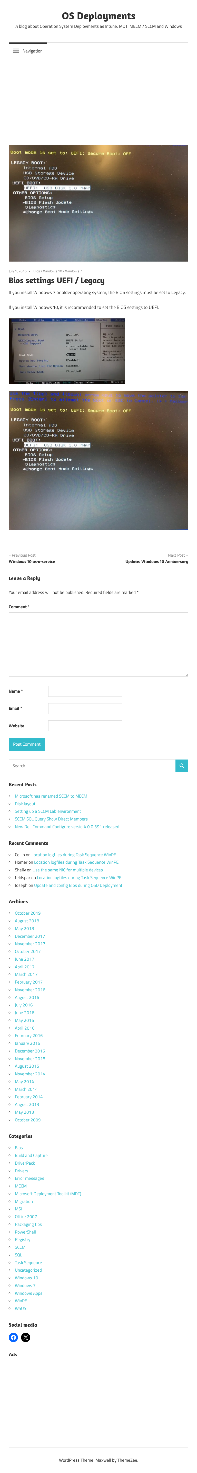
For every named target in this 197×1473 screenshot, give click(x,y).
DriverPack (25, 1163)
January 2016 (27, 1043)
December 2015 (30, 1051)
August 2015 (27, 1066)
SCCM (20, 1247)
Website (16, 725)
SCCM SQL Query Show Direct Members (51, 819)
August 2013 (27, 1104)
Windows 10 (52, 271)
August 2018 (27, 920)
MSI (18, 1209)
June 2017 (24, 959)
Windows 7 (73, 271)
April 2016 (25, 1028)
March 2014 (26, 1089)
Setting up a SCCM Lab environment (48, 811)
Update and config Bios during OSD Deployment (78, 885)
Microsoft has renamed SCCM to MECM (51, 796)
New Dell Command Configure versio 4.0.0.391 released (67, 826)
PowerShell (25, 1232)
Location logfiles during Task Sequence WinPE (74, 854)
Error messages (29, 1178)
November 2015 (30, 1058)
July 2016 (24, 1005)
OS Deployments (98, 15)
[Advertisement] (98, 98)
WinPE (21, 1300)
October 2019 (28, 913)
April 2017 (25, 966)
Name (16, 691)
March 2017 (26, 974)
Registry (22, 1239)
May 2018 (24, 928)
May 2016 (24, 1020)
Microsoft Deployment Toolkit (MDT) (48, 1193)
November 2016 (30, 989)
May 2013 (24, 1112)
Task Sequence (28, 1262)
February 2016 (29, 1035)
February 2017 (29, 982)
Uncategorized (28, 1270)
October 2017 (28, 951)
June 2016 (24, 1012)
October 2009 (28, 1120)
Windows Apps (28, 1293)
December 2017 (30, 936)
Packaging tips (28, 1224)
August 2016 (27, 997)
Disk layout (25, 803)
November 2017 (30, 943)
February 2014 (29, 1096)
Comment (19, 606)
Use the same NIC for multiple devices (68, 870)
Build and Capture (31, 1155)
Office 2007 (26, 1216)
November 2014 (30, 1073)
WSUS (20, 1308)
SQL (18, 1255)
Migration (24, 1201)
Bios (36, 271)
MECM (21, 1186)
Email (15, 708)
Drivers (21, 1170)
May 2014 (24, 1081)
